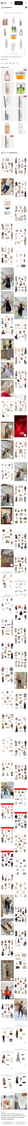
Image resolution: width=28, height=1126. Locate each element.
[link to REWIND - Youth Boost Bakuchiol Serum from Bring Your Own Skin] (7, 75)
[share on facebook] (6, 63)
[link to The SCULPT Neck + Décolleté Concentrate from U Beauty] (20, 115)
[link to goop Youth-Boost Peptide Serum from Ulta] (7, 88)
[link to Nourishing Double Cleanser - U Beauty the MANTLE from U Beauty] (7, 101)
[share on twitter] (13, 63)
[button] (26, 3)
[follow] (26, 7)
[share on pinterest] (10, 63)
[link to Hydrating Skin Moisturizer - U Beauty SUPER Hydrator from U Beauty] (20, 101)
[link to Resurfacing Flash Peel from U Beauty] (7, 115)
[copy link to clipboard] (17, 63)
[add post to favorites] (24, 53)
